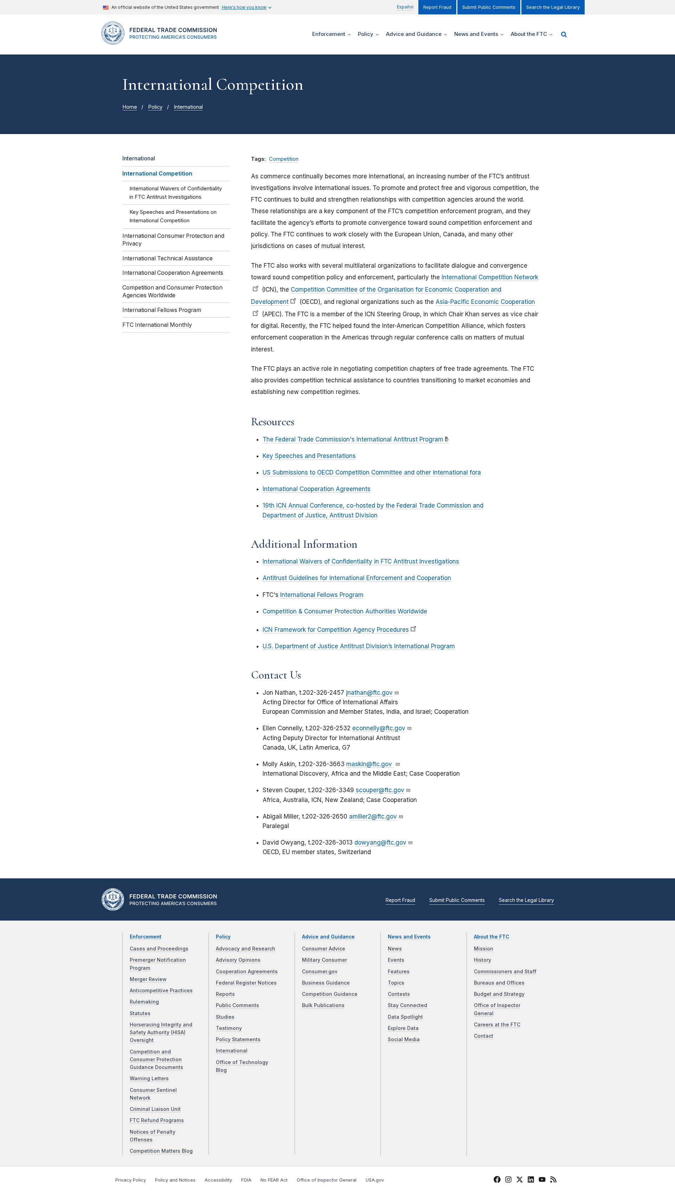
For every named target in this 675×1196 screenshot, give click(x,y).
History (482, 960)
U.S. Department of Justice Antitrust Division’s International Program (359, 646)
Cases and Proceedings (159, 949)
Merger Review (148, 979)
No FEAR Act (274, 1180)
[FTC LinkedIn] (530, 1180)
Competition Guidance (330, 994)
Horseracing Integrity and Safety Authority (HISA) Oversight (161, 1032)
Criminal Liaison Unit (155, 1109)
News (395, 949)
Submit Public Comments (488, 7)
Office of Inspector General (326, 1180)
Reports (225, 994)
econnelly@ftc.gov (378, 728)
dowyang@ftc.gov (380, 842)
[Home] (162, 40)
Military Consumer (324, 960)
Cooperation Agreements (247, 971)
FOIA (246, 1180)
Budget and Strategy (499, 994)
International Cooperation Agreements (317, 488)
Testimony (229, 1028)
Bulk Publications (323, 1005)
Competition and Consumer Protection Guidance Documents (156, 1059)
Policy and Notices (175, 1180)
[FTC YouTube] (542, 1180)
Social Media (404, 1039)
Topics (396, 983)
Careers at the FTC (497, 1025)
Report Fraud (437, 7)
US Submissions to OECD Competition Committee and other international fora (372, 472)
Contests (399, 994)
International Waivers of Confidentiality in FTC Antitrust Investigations (361, 561)
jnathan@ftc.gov (369, 692)
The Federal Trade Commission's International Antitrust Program (353, 439)
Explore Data (403, 1028)
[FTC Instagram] (508, 1180)
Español (405, 6)
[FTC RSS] (553, 1180)
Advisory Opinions (238, 960)
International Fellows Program (322, 594)
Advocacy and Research (245, 949)
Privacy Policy (130, 1180)
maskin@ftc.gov (370, 764)
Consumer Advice (323, 949)
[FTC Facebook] (497, 1180)
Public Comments (237, 1005)
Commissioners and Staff (505, 971)
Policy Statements (238, 1039)
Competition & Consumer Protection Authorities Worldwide (345, 611)
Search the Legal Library (553, 7)
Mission (483, 949)
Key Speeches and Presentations (309, 455)
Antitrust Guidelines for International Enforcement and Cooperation (357, 577)
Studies (225, 1017)
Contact (483, 1036)
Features (399, 971)
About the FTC (491, 937)
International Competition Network (490, 277)
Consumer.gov (320, 971)
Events (396, 960)
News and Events (409, 937)
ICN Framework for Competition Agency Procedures (336, 629)
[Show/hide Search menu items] (564, 34)
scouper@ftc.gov (380, 790)
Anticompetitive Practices (161, 990)
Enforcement (145, 937)
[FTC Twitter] (519, 1179)
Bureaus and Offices (499, 983)
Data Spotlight (405, 1017)
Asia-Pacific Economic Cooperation (485, 301)
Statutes (140, 1013)
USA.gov (375, 1180)
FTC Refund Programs (157, 1120)
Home (129, 107)
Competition (283, 159)
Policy (155, 107)
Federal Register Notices (246, 983)
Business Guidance (326, 983)
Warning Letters (149, 1078)
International (188, 107)
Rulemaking (144, 1002)
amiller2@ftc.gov (373, 816)
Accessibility (218, 1180)
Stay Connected (407, 1005)
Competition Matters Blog (161, 1151)
